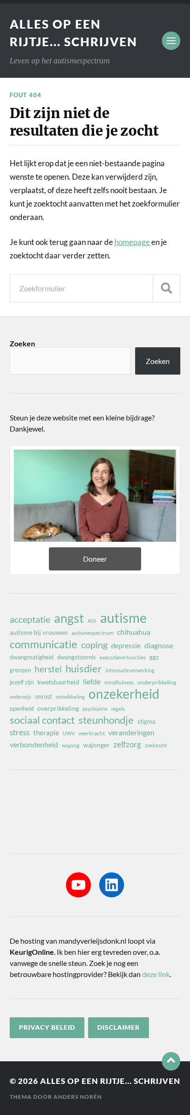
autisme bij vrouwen (39, 632)
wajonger (96, 745)
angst (69, 618)
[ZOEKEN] (166, 288)
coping (94, 644)
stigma (146, 721)
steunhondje (106, 720)
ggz (154, 657)
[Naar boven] (171, 1061)
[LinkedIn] (111, 884)
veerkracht (91, 733)
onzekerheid (124, 693)
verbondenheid (34, 744)
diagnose (158, 645)
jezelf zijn (22, 682)
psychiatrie (95, 709)
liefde (92, 681)
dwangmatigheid (31, 657)
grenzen (20, 670)
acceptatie (30, 619)
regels (118, 709)
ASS (92, 621)
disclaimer (118, 1027)
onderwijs (20, 697)
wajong (70, 745)
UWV (69, 733)
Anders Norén (77, 1096)
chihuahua (133, 631)
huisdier (83, 668)
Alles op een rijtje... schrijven (110, 1081)
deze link (156, 974)
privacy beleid (47, 1027)
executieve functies (123, 657)
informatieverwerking (130, 670)
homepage (132, 242)
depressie (126, 645)
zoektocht (156, 745)
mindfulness (119, 682)
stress (20, 732)
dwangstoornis (76, 657)
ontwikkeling (70, 697)
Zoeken (22, 343)
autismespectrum (92, 632)
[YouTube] (78, 884)
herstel (48, 669)
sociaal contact (42, 720)
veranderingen (131, 732)
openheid (22, 708)
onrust (43, 696)
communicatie (43, 644)
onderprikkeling (156, 682)
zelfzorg (127, 744)
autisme (123, 617)
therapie (46, 732)
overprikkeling (58, 708)
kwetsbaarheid (58, 682)
